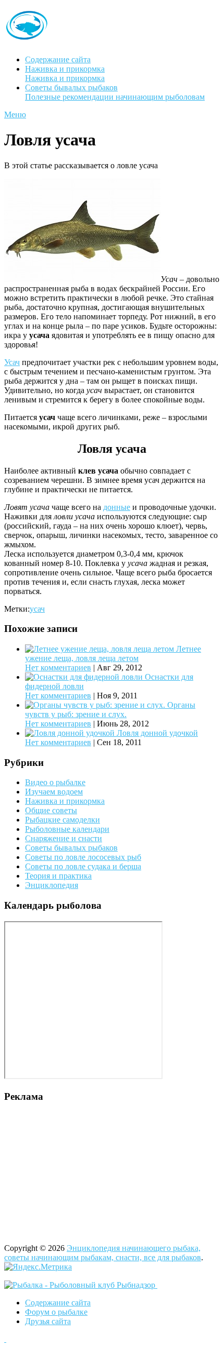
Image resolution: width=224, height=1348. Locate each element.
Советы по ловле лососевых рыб (83, 857)
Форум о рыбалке (56, 1311)
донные (116, 507)
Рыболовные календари (67, 829)
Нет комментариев (58, 667)
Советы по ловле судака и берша (83, 866)
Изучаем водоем (54, 791)
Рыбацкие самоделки (62, 819)
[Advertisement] (69, 1177)
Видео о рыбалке (55, 782)
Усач (12, 362)
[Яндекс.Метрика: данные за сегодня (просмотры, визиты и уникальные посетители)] (38, 1267)
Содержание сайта (58, 59)
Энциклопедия (51, 885)
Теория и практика (58, 875)
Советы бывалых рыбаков (115, 92)
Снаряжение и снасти (63, 838)
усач (37, 608)
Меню (15, 114)
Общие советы (51, 810)
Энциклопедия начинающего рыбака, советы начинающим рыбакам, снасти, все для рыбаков (102, 1253)
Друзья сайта (48, 1321)
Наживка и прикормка (65, 73)
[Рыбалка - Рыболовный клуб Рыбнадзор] (80, 1284)
